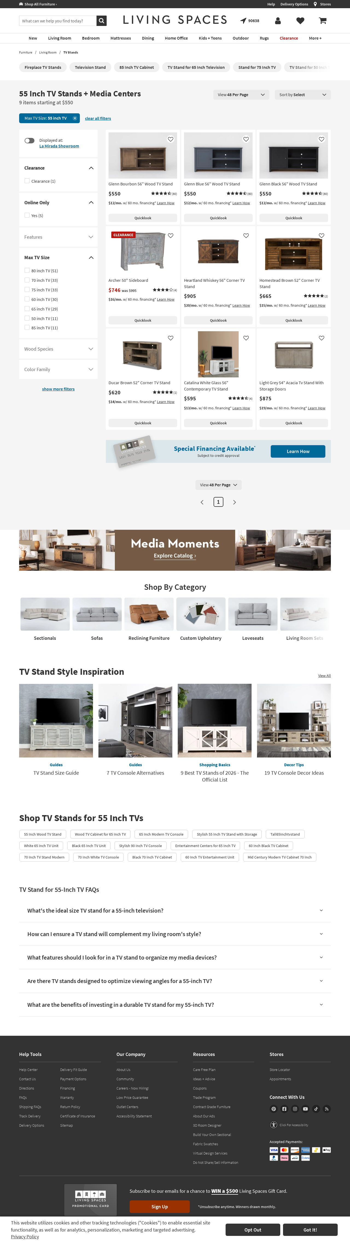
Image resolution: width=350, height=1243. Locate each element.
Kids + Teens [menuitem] (210, 38)
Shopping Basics (214, 764)
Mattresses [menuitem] (120, 38)
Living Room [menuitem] (59, 38)
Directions (26, 1088)
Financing (67, 1088)
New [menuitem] (33, 38)
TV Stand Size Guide (56, 772)
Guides (56, 764)
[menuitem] (322, 20)
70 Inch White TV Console (98, 857)
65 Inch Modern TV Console (161, 834)
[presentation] (241, 95)
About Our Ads (204, 1116)
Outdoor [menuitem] (241, 38)
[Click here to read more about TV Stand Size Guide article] (56, 720)
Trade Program (204, 1097)
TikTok (316, 1109)
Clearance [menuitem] (289, 38)
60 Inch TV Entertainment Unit (209, 857)
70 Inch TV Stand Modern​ (44, 857)
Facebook (284, 1109)
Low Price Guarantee (132, 1097)
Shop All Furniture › (40, 4)
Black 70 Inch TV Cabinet (152, 857)
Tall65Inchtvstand (285, 834)
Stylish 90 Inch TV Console (140, 845)
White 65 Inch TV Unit (41, 845)
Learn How (165, 202)
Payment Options (73, 1078)
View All (324, 675)
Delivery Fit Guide (73, 1069)
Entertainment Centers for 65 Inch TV (205, 845)
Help (271, 4)
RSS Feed (327, 1109)
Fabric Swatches (205, 1143)
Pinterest (274, 1109)
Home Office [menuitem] (176, 38)
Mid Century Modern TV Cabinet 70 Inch (280, 857)
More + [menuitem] (315, 38)
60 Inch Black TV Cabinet (268, 845)
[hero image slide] (175, 550)
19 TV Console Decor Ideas (294, 772)
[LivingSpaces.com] (175, 19)
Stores (325, 4)
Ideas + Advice (204, 1078)
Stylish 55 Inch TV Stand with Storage (227, 834)
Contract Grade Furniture (212, 1106)
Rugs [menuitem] (264, 38)
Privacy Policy (25, 1236)
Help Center (28, 1069)
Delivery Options (294, 4)
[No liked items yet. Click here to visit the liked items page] (300, 20)
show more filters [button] (58, 389)
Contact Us (27, 1078)
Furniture (25, 52)
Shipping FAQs (30, 1106)
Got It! (310, 1230)
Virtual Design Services (210, 1153)
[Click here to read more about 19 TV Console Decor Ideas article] (294, 720)
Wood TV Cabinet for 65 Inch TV (100, 834)
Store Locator (280, 1069)
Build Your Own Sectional (212, 1134)
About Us (123, 1069)
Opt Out (252, 1230)
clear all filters (98, 118)
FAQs (23, 1097)
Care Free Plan (204, 1069)
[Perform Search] (102, 21)
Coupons (200, 1088)
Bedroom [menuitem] (91, 38)
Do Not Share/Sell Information (215, 1162)
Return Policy (70, 1106)
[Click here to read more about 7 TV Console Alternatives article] (135, 720)
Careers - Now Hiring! (132, 1088)
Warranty (67, 1097)
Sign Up (159, 1206)
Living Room (48, 52)
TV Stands (70, 52)
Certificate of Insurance (77, 1116)
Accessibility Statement (134, 1116)
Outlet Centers (127, 1106)
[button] (164, 193)
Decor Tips (294, 764)
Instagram (295, 1109)
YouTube (305, 1109)
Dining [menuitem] (148, 38)
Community (125, 1078)
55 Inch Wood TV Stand (43, 834)
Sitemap (66, 1125)
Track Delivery (29, 1116)
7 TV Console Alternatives (135, 772)
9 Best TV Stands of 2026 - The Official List (215, 776)
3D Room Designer (207, 1125)
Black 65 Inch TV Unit (89, 845)
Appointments (280, 1078)
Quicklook (143, 217)
